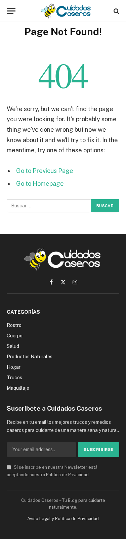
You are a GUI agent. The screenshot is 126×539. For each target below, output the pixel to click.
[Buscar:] (49, 205)
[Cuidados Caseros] (66, 11)
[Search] (115, 11)
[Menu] (11, 11)
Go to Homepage (40, 183)
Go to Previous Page (44, 170)
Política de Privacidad (67, 474)
